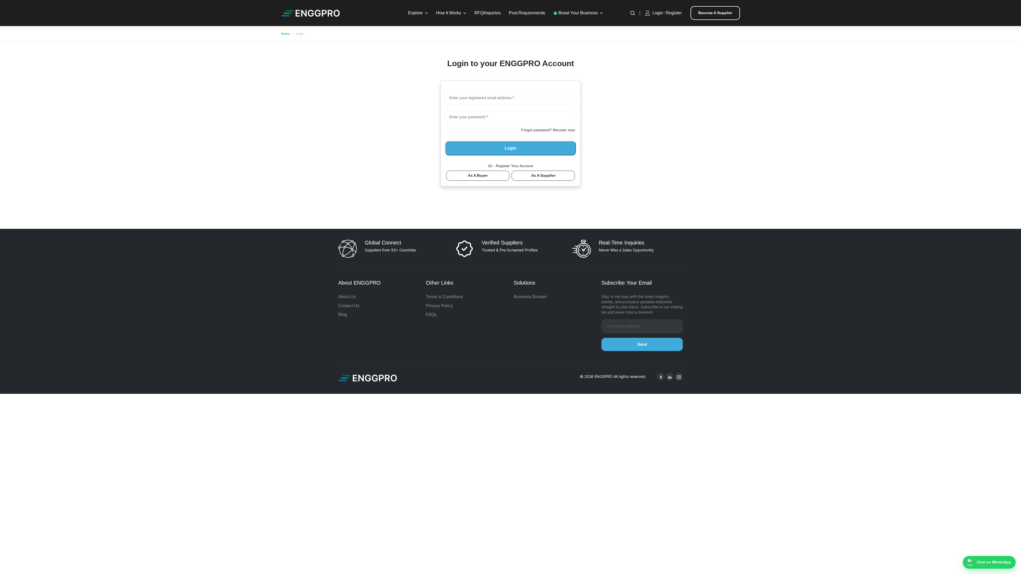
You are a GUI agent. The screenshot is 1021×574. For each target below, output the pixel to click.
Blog (342, 314)
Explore (415, 13)
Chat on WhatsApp (994, 562)
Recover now (564, 130)
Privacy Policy (439, 305)
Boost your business (577, 13)
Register (674, 13)
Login (657, 13)
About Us (347, 296)
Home (285, 34)
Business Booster (530, 296)
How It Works (448, 13)
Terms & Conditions (444, 296)
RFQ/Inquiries (487, 13)
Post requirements (527, 13)
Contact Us (348, 305)
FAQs (431, 314)
